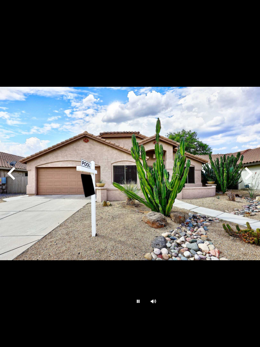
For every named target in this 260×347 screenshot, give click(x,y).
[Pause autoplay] (137, 301)
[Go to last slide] (12, 173)
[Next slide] (248, 173)
